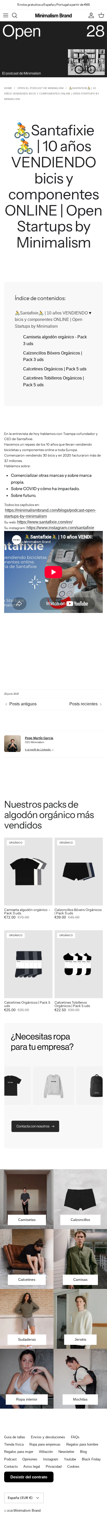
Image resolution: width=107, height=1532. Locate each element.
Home (8, 88)
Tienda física (14, 1444)
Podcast (10, 1459)
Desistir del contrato (28, 1477)
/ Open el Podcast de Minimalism (38, 88)
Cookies (73, 1466)
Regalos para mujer (18, 1452)
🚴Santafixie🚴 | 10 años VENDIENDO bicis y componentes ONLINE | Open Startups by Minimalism (51, 319)
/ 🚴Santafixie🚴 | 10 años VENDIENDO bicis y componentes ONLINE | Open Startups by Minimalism (51, 93)
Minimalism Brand (27, 1510)
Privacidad (54, 1466)
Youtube (70, 1459)
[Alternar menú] (5, 15)
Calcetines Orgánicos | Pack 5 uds (54, 369)
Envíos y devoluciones (48, 1437)
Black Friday (91, 1459)
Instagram (50, 1459)
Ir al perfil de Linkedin (38, 749)
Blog (83, 1452)
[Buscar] (17, 15)
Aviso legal (31, 1466)
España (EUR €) (20, 1498)
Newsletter (66, 1452)
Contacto (11, 1466)
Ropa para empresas (45, 1444)
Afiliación (46, 1452)
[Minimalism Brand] (53, 15)
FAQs (75, 1437)
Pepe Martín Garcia (39, 738)
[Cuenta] (90, 15)
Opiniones (29, 1459)
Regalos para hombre (82, 1444)
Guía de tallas (14, 1437)
